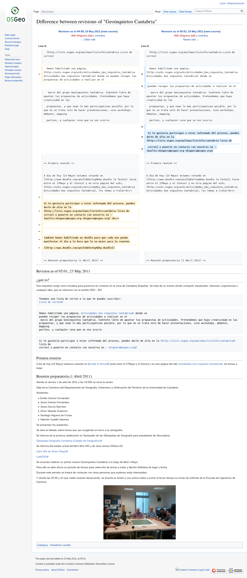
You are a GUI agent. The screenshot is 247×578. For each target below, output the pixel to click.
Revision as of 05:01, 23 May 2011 (182, 31)
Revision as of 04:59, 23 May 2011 (79, 31)
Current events (12, 38)
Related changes (13, 63)
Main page (10, 35)
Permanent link (12, 73)
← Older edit (88, 39)
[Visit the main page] (15, 14)
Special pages (12, 66)
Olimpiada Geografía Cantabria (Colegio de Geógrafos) (68, 440)
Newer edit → (191, 39)
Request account (235, 3)
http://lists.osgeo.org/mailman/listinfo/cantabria (197, 340)
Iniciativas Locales (60, 545)
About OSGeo (58, 570)
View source (169, 11)
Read (157, 11)
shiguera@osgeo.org (121, 347)
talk (91, 35)
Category (42, 545)
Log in (223, 3)
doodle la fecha (97, 363)
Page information (13, 77)
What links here (12, 59)
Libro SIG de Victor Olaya (50, 451)
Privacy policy (42, 570)
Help (7, 49)
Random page (12, 45)
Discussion (47, 11)
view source (109, 31)
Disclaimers (72, 570)
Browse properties (14, 80)
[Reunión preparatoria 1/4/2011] (139, 512)
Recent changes (13, 42)
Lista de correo (50, 302)
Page (36, 11)
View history (185, 11)
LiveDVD (41, 456)
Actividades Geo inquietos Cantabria (106, 313)
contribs (99, 35)
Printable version (13, 70)
